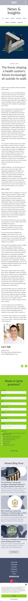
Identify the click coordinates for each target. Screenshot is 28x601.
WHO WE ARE (14, 562)
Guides (7, 22)
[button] (26, 584)
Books (7, 18)
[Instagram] (14, 576)
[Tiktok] (18, 576)
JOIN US (14, 573)
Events (12, 18)
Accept (14, 595)
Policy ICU (20, 22)
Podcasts (18, 18)
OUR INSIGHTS (14, 569)
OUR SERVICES (14, 564)
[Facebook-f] (12, 576)
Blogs (24, 18)
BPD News (13, 22)
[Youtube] (16, 576)
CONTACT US (14, 571)
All (3, 18)
